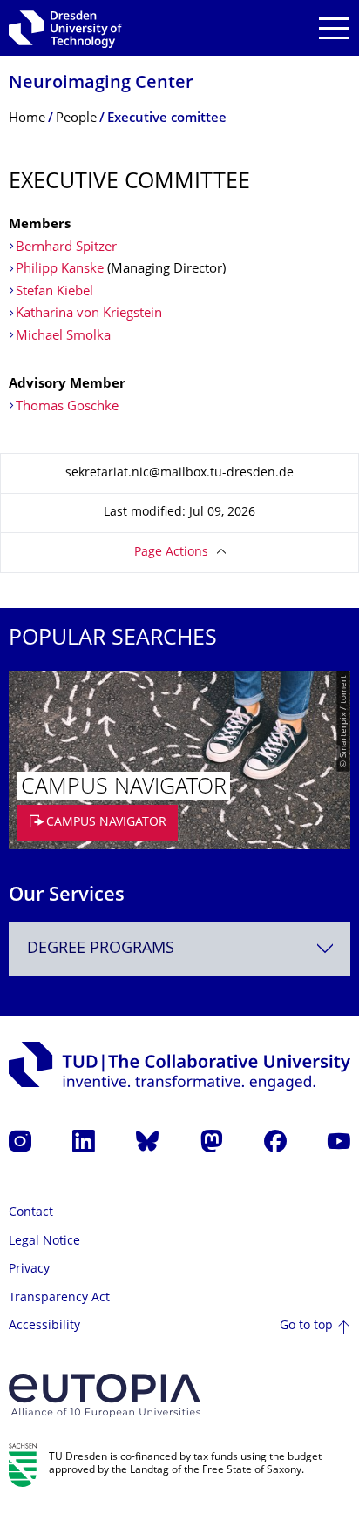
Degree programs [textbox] (100, 949)
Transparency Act (59, 1298)
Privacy (29, 1269)
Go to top (306, 1326)
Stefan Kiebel (54, 292)
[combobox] (179, 949)
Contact (31, 1213)
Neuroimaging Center (101, 84)
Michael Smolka (63, 336)
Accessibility (44, 1326)
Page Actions (171, 552)
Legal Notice (44, 1241)
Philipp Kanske (60, 269)
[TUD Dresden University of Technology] (65, 28)
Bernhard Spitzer (66, 247)
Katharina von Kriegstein (89, 314)
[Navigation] (334, 28)
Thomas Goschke (67, 407)
